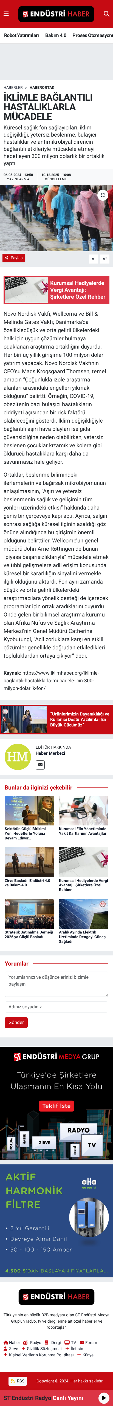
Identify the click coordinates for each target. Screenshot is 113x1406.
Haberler (13, 87)
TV (73, 1342)
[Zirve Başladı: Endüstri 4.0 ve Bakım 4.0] (29, 862)
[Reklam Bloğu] (56, 1103)
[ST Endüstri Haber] (56, 14)
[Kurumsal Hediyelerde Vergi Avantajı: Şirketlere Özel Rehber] (84, 862)
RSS (20, 1381)
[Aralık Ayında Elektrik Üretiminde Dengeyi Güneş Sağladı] (84, 913)
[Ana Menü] (6, 14)
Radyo (35, 1342)
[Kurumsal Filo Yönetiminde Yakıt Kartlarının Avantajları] (84, 810)
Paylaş (17, 257)
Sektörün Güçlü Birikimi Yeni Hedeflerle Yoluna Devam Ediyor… (25, 833)
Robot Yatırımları (21, 35)
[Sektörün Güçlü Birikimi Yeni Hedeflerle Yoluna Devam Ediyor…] (29, 810)
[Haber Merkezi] (18, 756)
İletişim (77, 1348)
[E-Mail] (40, 765)
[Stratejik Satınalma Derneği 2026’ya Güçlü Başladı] (29, 913)
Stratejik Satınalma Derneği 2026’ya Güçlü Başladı (29, 934)
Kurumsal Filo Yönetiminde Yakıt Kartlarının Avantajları (83, 831)
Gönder (16, 1022)
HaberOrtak (42, 87)
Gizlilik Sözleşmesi (44, 1348)
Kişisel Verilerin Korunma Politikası (41, 1355)
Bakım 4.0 (55, 35)
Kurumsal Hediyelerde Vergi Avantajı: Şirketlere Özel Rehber (83, 885)
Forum (91, 1342)
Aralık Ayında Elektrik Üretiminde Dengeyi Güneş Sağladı (82, 937)
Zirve (13, 1348)
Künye (88, 1355)
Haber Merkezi (50, 753)
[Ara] (106, 14)
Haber (14, 1342)
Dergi (56, 1342)
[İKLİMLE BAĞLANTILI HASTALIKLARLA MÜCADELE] (56, 218)
